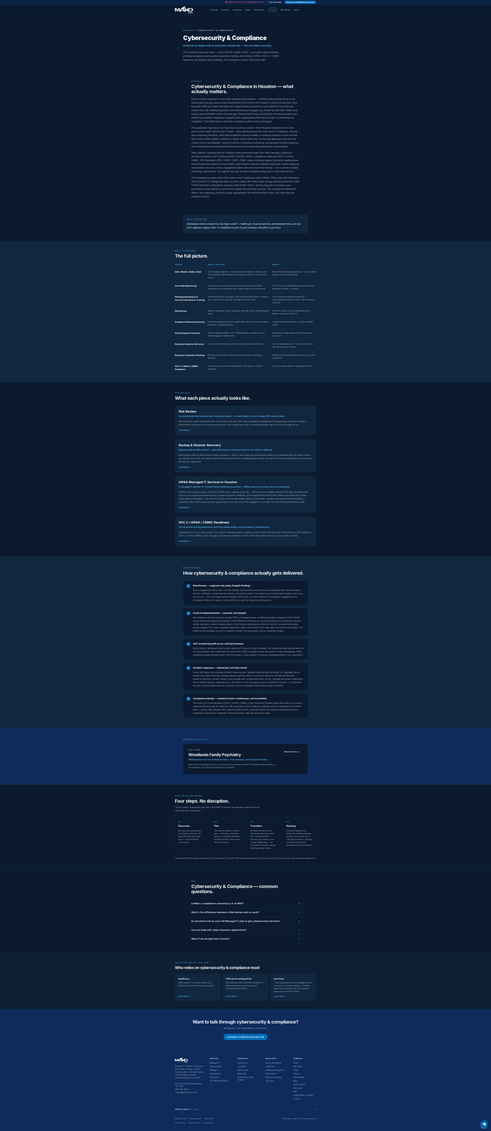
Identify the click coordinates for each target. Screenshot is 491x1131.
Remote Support (195, 1119)
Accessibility (208, 1123)
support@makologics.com (186, 1092)
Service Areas (299, 1084)
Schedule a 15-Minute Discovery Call (300, 2)
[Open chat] (484, 1124)
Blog (295, 1081)
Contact (296, 1099)
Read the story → (291, 752)
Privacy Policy (180, 1123)
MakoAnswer (243, 1070)
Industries (237, 10)
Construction (270, 1074)
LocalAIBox (242, 1066)
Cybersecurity (216, 1066)
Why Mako (285, 10)
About (296, 10)
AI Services (214, 1077)
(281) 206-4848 (275, 2)
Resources (297, 1088)
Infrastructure (215, 1074)
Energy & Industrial (273, 1063)
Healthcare (270, 1066)
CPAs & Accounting (273, 1077)
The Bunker (259, 10)
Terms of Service (194, 1123)
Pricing (272, 10)
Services (214, 10)
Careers (296, 1074)
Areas (247, 10)
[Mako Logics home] (184, 9)
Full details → (185, 430)
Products (225, 10)
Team (295, 1070)
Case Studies (298, 1077)
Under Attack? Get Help (303, 1095)
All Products (243, 1063)
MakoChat (242, 1074)
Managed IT (215, 1063)
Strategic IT (214, 1070)
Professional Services (274, 1070)
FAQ (295, 1091)
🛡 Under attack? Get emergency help (245, 2)
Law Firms (269, 1081)
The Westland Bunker (219, 1081)
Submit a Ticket (181, 1119)
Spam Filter (208, 1119)
